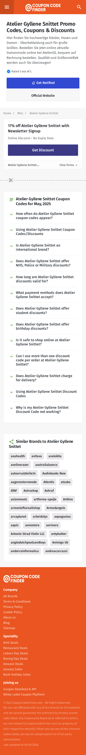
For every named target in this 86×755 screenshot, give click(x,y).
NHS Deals (10, 643)
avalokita (55, 456)
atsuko (65, 482)
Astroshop (31, 491)
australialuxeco (46, 465)
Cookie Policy (12, 612)
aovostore (32, 525)
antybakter (59, 534)
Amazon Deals (13, 664)
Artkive (68, 499)
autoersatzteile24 (23, 473)
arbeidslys (40, 516)
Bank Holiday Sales (17, 674)
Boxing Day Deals (15, 659)
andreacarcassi (56, 551)
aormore (52, 525)
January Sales (12, 669)
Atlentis (48, 482)
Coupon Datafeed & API (19, 689)
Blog (6, 623)
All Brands (10, 596)
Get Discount (43, 150)
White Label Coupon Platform (24, 694)
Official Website (43, 96)
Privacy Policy (13, 607)
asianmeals (19, 499)
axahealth (18, 456)
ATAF (14, 491)
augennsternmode (24, 482)
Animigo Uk (60, 542)
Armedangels (56, 508)
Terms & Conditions (17, 601)
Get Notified (43, 83)
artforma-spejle (45, 499)
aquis (15, 525)
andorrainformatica (25, 551)
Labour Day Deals (15, 653)
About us (9, 617)
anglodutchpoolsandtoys (28, 542)
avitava (37, 456)
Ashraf (49, 491)
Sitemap (9, 628)
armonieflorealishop (25, 508)
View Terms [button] (69, 165)
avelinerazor (20, 465)
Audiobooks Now (53, 473)
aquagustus (62, 516)
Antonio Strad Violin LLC (28, 534)
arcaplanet (18, 516)
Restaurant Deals (15, 648)
